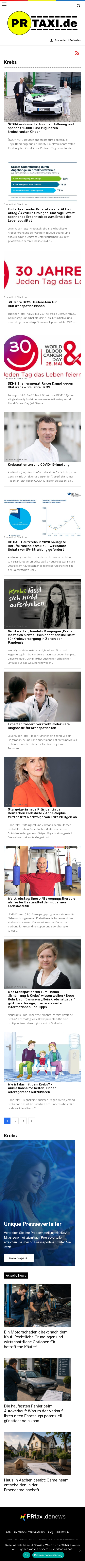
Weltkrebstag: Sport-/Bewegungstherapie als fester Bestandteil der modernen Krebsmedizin (41, 902)
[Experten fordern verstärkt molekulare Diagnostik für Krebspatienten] (42, 697)
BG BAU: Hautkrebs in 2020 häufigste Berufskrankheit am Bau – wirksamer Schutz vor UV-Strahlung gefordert (37, 545)
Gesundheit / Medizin (15, 204)
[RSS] (77, 53)
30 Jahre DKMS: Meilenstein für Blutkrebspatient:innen (32, 304)
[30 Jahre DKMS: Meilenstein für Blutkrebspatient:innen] (42, 275)
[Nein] (80, 1551)
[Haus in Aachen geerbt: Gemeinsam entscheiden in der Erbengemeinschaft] (37, 1453)
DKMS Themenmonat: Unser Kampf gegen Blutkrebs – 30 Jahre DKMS (40, 385)
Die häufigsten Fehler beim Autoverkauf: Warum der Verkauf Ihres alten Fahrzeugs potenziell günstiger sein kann (33, 1413)
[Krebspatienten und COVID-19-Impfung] (42, 437)
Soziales (8, 894)
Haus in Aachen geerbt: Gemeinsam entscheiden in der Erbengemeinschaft (36, 1485)
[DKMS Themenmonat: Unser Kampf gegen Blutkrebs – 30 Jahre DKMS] (42, 356)
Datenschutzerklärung (48, 1555)
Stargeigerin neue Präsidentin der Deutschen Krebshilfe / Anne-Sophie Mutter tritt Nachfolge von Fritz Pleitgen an (42, 813)
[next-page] (31, 1121)
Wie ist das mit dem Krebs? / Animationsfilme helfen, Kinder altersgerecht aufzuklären (32, 1088)
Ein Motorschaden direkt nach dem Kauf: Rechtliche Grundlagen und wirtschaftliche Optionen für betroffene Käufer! (36, 1339)
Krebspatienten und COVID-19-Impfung (38, 464)
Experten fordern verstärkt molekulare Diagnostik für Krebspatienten (39, 726)
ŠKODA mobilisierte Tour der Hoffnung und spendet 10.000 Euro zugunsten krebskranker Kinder (41, 128)
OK (26, 1555)
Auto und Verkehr (13, 119)
